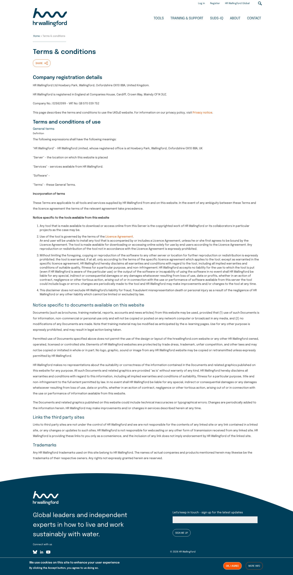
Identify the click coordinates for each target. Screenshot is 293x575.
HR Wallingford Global (237, 3)
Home (36, 36)
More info (254, 566)
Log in (201, 3)
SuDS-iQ (216, 18)
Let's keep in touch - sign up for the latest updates (208, 512)
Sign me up (181, 533)
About (235, 18)
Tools (159, 18)
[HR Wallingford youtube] (48, 552)
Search (260, 3)
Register (215, 3)
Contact (254, 18)
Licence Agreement (119, 236)
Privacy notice (202, 112)
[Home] (50, 17)
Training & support (186, 18)
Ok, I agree (232, 566)
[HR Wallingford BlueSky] (35, 552)
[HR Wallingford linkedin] (42, 552)
